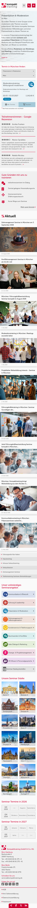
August (22, 808)
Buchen (28, 104)
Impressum (6, 902)
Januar (14, 828)
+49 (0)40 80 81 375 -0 (13, 859)
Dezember (30, 815)
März (30, 828)
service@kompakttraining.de (12, 878)
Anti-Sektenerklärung (10, 894)
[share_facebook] (16, 906)
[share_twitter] (21, 906)
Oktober (13, 815)
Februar (22, 828)
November (22, 815)
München (7, 99)
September (30, 808)
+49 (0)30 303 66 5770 (13, 872)
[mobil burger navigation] (24, 5)
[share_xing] (11, 906)
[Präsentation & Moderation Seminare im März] (29, 5)
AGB (4, 890)
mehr (3, 58)
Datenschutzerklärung (10, 898)
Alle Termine (11, 104)
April (14, 835)
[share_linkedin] (25, 906)
